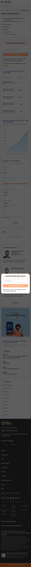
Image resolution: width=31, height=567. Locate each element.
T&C (16, 289)
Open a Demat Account (15, 285)
